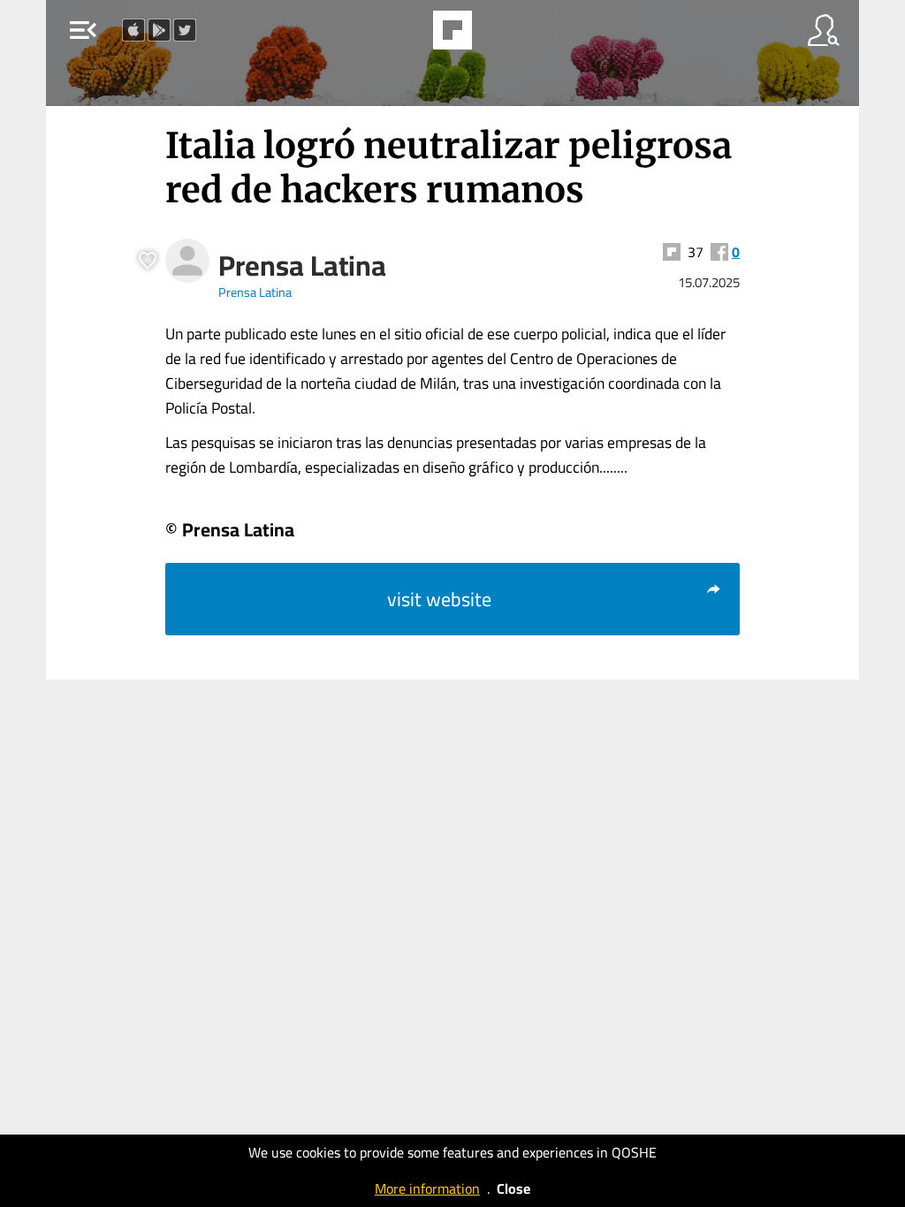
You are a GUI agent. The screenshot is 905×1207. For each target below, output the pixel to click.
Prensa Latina (302, 265)
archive (497, 35)
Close (513, 1188)
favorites (404, 35)
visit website (439, 599)
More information (427, 1188)
